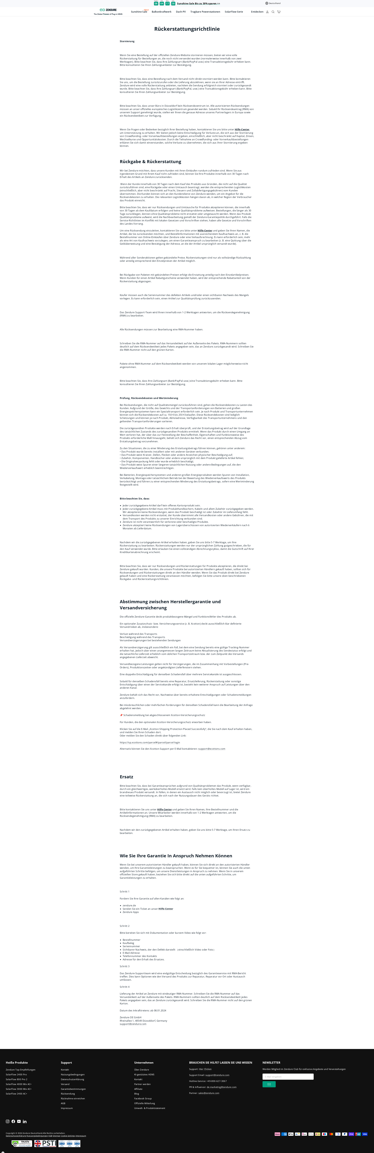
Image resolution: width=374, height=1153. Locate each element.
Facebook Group (143, 1098)
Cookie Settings (68, 1135)
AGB (63, 1103)
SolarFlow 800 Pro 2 (16, 1079)
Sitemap (56, 1135)
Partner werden (142, 1084)
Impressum (67, 1108)
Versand (65, 1084)
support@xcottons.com (211, 748)
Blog (136, 1093)
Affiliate (138, 1088)
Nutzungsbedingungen (73, 1074)
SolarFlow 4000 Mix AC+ (19, 1084)
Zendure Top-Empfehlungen (21, 1069)
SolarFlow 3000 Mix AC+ (19, 1088)
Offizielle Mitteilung (144, 1103)
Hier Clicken (205, 1069)
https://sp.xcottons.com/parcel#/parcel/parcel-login (150, 742)
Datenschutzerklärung (72, 1079)
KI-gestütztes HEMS (144, 1074)
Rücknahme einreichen (73, 1098)
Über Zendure (141, 1069)
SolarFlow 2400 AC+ (16, 1093)
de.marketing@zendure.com (222, 1087)
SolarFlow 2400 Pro (16, 1074)
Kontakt (65, 1069)
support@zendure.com (133, 1024)
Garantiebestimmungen (73, 1088)
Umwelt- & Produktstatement (149, 1108)
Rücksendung (68, 1093)
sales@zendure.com (208, 1093)
